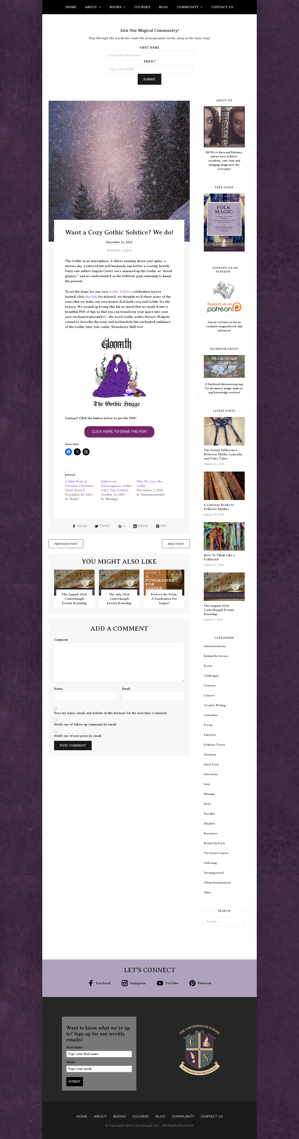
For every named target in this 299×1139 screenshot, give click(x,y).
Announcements (214, 646)
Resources (210, 833)
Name (58, 688)
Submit (149, 79)
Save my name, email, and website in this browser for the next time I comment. (110, 713)
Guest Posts (211, 764)
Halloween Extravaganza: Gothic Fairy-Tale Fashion (116, 486)
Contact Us (222, 7)
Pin (163, 526)
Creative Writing (215, 705)
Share (82, 526)
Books (115, 7)
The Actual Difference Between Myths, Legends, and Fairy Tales (223, 454)
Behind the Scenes (216, 656)
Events (113, 250)
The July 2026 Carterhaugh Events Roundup (119, 599)
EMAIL (149, 61)
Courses (142, 7)
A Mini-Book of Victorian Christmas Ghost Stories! (79, 486)
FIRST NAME (149, 47)
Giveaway (210, 754)
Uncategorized (213, 872)
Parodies (209, 813)
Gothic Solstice (120, 291)
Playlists (209, 823)
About (91, 7)
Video (207, 892)
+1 (124, 526)
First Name (74, 1047)
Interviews (211, 774)
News (207, 803)
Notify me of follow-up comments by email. (85, 724)
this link (91, 296)
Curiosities (211, 715)
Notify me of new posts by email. (78, 736)
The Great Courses (216, 853)
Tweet (105, 526)
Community (188, 7)
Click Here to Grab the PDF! (119, 431)
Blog (163, 7)
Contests (210, 685)
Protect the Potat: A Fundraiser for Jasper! (164, 599)
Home (71, 7)
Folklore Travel (214, 744)
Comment (61, 639)
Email (126, 688)
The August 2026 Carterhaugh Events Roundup (74, 599)
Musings (209, 794)
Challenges (211, 675)
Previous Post (65, 544)
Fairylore (210, 734)
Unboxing (210, 862)
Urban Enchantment (217, 882)
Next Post (176, 544)
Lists (127, 250)
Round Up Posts (214, 843)
